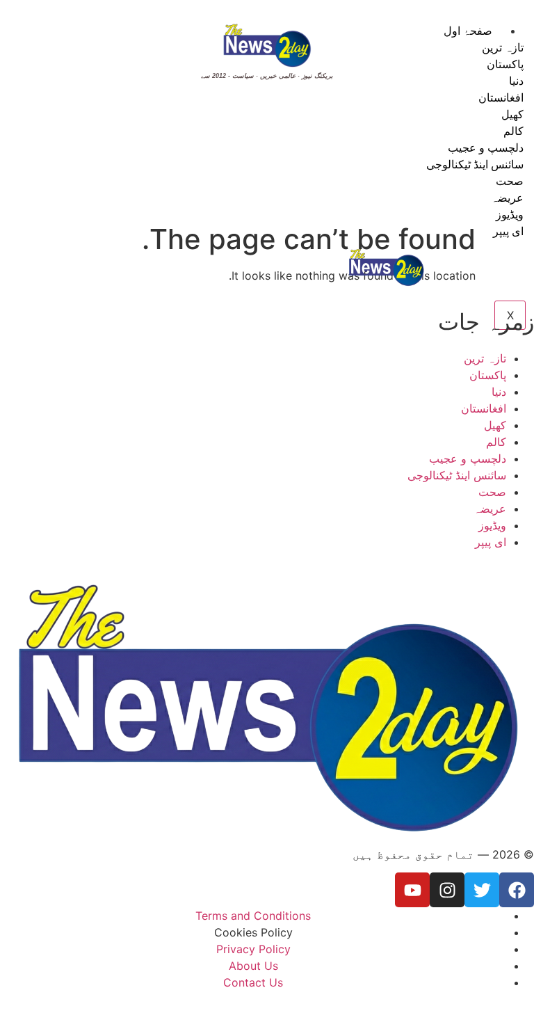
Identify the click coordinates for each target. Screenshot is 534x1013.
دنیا (516, 81)
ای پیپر (508, 231)
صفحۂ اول (468, 31)
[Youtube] (412, 889)
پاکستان (505, 64)
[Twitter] (481, 889)
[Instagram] (447, 889)
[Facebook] (516, 889)
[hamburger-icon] (518, 27)
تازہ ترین (503, 47)
